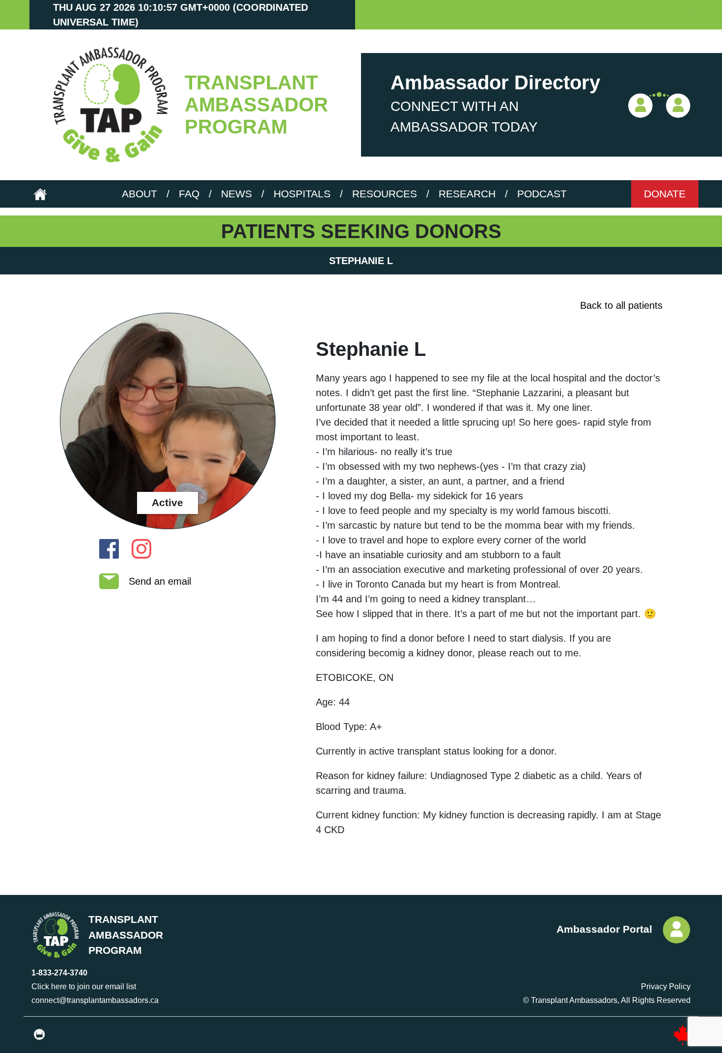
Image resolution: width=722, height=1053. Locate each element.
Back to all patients (621, 305)
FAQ (189, 193)
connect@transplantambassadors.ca (95, 1000)
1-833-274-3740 (59, 973)
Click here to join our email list (83, 986)
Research (467, 193)
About (139, 193)
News (236, 193)
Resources (384, 193)
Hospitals (302, 193)
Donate (665, 193)
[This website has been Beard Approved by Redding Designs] (39, 1035)
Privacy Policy (666, 986)
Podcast (542, 193)
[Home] (107, 104)
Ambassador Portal (604, 929)
